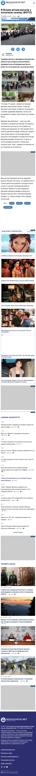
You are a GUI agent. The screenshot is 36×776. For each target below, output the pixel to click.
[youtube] (7, 767)
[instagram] (4, 767)
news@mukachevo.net (8, 749)
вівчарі (19, 203)
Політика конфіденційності (10, 756)
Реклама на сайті (6, 753)
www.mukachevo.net (25, 734)
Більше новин (18, 532)
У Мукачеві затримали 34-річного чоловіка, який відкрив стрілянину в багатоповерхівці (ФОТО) (17, 592)
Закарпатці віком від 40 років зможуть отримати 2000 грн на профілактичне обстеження (15, 651)
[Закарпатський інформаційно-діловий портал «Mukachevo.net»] (13, 3)
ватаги (27, 203)
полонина (8, 207)
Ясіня (12, 203)
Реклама (18, 19)
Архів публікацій (6, 763)
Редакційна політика (8, 760)
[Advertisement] (18, 163)
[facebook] (2, 767)
